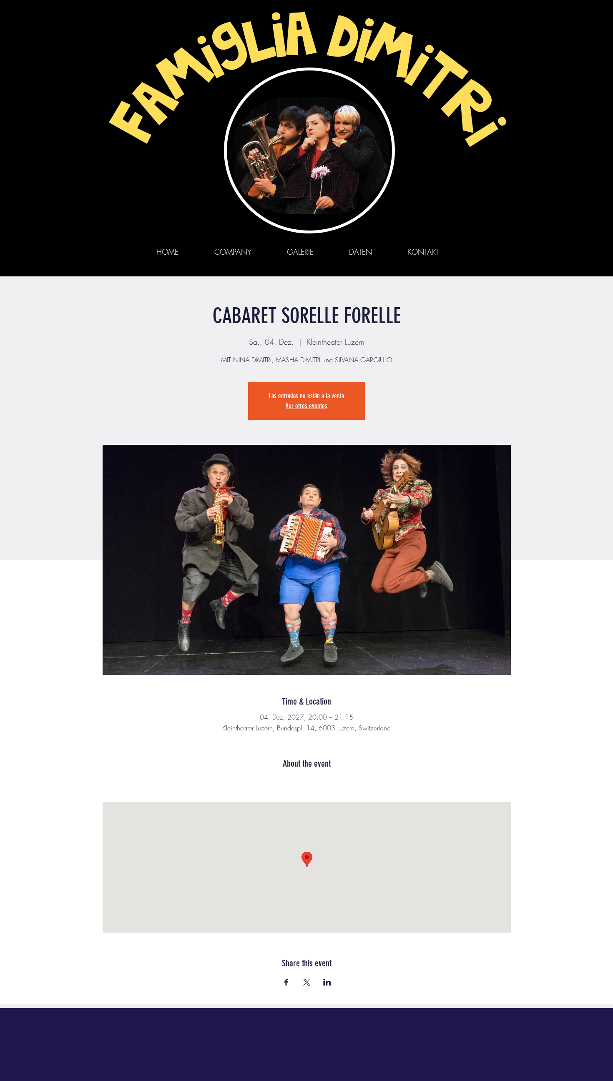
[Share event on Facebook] (286, 982)
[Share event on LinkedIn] (327, 982)
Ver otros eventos (306, 406)
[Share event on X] (307, 982)
